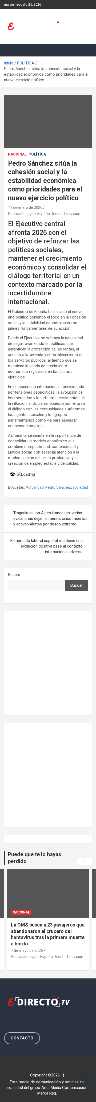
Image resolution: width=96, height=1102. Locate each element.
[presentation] (80, 861)
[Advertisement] (48, 663)
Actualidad (35, 487)
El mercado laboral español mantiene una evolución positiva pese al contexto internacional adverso (46, 546)
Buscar (14, 574)
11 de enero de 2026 (25, 207)
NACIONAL (17, 154)
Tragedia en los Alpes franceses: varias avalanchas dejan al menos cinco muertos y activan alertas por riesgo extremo (50, 518)
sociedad (80, 487)
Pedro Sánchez (58, 487)
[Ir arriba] (86, 1078)
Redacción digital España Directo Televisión (44, 213)
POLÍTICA (37, 154)
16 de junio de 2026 (63, 950)
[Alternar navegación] (10, 50)
